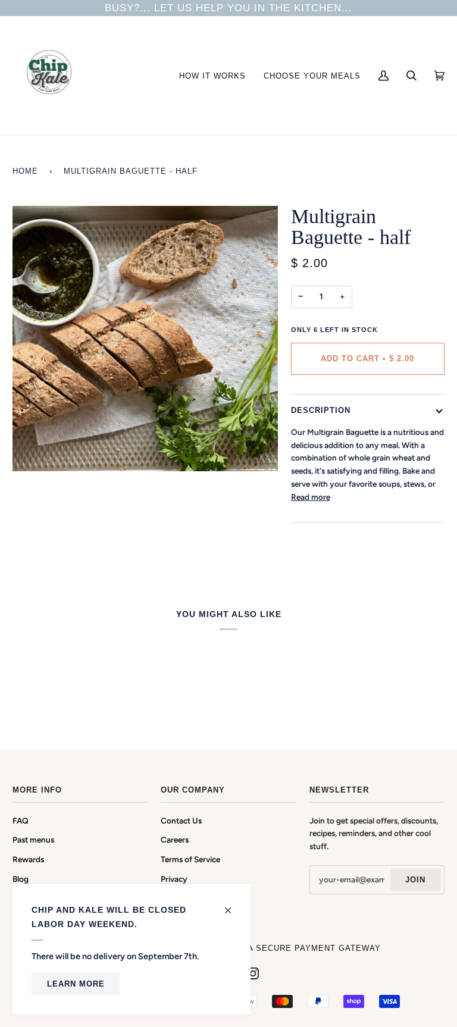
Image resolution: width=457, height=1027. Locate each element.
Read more (310, 497)
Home (25, 171)
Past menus (33, 839)
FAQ (20, 820)
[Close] (233, 904)
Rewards (28, 859)
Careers (175, 839)
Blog (20, 879)
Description (320, 410)
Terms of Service (190, 859)
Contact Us (181, 820)
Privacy (174, 879)
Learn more (76, 983)
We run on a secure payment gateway (288, 948)
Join (415, 879)
